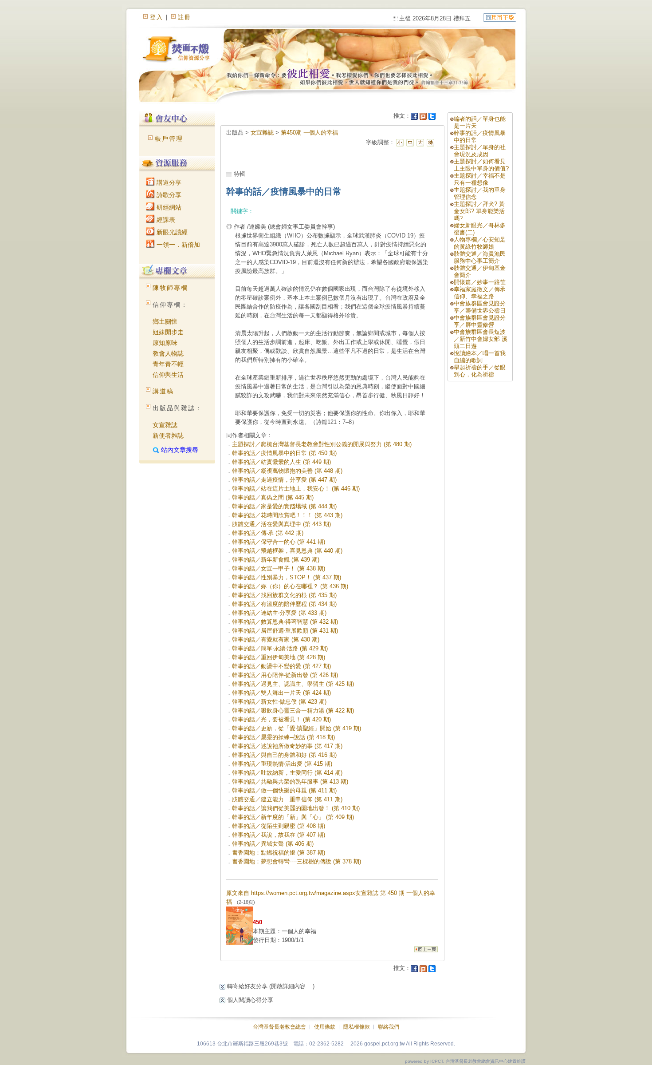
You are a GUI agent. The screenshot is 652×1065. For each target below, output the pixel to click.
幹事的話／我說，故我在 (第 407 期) (278, 834)
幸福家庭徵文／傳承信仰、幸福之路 (480, 293)
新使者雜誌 (168, 435)
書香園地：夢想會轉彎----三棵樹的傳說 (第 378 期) (296, 861)
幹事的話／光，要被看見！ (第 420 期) (281, 719)
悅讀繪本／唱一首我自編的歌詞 (480, 357)
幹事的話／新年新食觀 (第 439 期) (275, 559)
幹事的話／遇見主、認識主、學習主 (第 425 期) (293, 684)
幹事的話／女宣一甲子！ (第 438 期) (278, 568)
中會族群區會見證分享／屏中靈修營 (480, 321)
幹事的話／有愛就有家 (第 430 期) (275, 639)
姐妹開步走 (168, 332)
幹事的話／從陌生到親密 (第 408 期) (278, 826)
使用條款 (324, 1027)
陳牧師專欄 (170, 287)
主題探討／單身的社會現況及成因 (480, 151)
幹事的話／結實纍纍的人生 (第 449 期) (281, 462)
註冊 (184, 17)
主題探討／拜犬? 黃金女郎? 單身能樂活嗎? (479, 211)
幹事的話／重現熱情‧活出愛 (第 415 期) (282, 763)
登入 (156, 17)
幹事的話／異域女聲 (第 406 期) (273, 843)
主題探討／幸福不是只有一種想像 (480, 179)
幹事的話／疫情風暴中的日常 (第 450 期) (284, 453)
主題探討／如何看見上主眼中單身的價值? (481, 165)
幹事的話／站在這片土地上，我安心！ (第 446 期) (296, 488)
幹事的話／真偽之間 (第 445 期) (273, 497)
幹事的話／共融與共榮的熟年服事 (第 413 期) (290, 781)
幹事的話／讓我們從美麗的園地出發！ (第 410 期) (296, 808)
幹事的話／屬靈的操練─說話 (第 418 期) (283, 737)
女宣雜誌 (165, 424)
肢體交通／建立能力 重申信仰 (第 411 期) (287, 799)
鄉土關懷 (165, 321)
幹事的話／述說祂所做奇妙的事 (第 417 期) (287, 746)
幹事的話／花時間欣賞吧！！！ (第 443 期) (287, 515)
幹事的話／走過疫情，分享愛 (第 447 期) (284, 479)
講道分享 (168, 182)
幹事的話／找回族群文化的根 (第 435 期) (284, 595)
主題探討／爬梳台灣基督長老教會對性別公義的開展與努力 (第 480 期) (322, 444)
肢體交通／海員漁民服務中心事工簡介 (480, 257)
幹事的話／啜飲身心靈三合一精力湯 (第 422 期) (293, 710)
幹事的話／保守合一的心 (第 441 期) (278, 541)
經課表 (165, 219)
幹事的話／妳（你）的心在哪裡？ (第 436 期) (290, 586)
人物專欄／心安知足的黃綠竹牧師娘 (480, 243)
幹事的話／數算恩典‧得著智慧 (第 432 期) (285, 621)
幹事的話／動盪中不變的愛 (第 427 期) (281, 666)
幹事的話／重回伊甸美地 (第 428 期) (278, 657)
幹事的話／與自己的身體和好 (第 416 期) (284, 755)
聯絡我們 (388, 1027)
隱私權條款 (356, 1027)
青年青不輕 (168, 364)
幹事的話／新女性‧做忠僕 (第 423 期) (279, 701)
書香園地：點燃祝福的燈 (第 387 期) (278, 852)
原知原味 (165, 342)
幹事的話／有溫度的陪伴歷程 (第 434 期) (284, 604)
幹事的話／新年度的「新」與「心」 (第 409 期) (293, 817)
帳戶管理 (169, 138)
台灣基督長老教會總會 (279, 1027)
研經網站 (168, 207)
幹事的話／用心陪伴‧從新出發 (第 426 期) (285, 675)
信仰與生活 (168, 374)
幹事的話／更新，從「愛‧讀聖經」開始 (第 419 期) (296, 728)
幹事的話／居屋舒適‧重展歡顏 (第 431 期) (285, 630)
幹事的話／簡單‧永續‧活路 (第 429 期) (280, 648)
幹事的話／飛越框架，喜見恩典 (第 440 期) (287, 550)
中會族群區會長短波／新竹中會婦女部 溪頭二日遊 (480, 339)
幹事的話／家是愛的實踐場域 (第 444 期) (284, 506)
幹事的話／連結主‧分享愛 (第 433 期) (279, 613)
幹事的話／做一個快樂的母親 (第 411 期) (284, 790)
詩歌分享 (168, 194)
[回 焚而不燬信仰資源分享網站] (499, 17)
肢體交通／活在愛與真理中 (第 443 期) (281, 524)
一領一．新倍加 (177, 244)
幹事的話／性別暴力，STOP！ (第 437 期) (286, 577)
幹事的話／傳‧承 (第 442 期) (267, 533)
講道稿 (163, 391)
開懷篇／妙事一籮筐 (480, 282)
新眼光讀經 (171, 232)
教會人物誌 (168, 353)
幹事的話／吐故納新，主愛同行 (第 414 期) (287, 772)
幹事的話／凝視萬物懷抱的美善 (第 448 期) (287, 470)
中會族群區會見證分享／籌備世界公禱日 (480, 307)
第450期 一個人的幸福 (309, 132)
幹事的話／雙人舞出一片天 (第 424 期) (281, 692)
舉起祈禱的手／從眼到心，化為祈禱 (480, 371)
